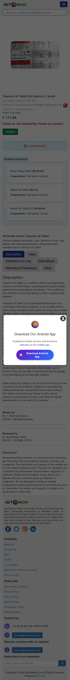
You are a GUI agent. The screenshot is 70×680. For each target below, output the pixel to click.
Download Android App (37, 354)
